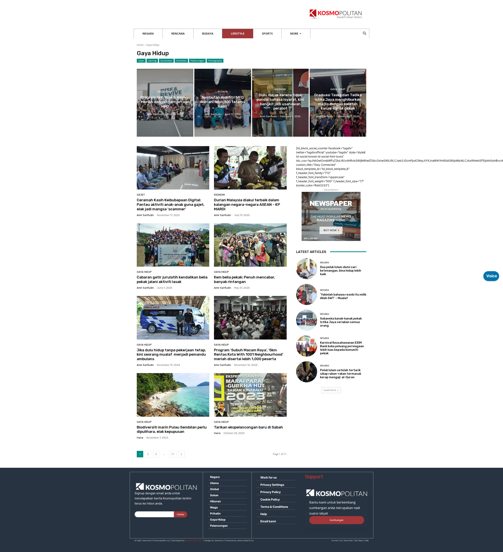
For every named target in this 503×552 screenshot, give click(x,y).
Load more (330, 390)
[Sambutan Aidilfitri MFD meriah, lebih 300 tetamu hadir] (222, 103)
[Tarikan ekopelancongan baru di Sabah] (250, 395)
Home (140, 45)
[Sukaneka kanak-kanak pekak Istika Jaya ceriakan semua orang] (306, 320)
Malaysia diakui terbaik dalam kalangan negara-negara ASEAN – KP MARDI (247, 204)
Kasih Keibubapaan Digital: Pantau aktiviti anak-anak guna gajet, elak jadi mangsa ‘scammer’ (171, 204)
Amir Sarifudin (145, 215)
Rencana (178, 33)
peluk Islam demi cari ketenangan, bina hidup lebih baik (340, 270)
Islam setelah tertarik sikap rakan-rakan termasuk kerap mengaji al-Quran (340, 373)
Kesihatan (181, 60)
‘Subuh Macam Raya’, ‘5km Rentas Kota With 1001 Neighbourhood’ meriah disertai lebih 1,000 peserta (248, 354)
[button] (364, 34)
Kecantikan (166, 60)
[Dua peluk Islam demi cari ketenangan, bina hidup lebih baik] (306, 268)
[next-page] (181, 454)
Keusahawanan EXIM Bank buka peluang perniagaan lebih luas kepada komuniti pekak (342, 348)
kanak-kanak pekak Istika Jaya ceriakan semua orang (341, 322)
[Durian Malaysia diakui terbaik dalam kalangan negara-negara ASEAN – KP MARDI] (250, 168)
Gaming (152, 60)
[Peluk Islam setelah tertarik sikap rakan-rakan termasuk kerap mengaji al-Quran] (306, 371)
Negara (148, 33)
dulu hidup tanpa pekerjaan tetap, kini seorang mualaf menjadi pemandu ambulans (171, 354)
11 (172, 454)
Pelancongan (197, 60)
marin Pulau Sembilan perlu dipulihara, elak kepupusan (172, 429)
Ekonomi (280, 89)
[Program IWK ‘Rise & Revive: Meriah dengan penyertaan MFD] (165, 103)
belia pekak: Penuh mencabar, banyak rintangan (244, 279)
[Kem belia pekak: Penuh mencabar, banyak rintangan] (250, 245)
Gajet (141, 60)
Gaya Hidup (165, 91)
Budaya (207, 33)
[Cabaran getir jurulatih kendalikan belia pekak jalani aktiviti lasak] (173, 245)
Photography (215, 60)
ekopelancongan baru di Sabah (248, 427)
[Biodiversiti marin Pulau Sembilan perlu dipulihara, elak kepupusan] (173, 395)
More (294, 33)
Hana (140, 437)
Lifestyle (237, 33)
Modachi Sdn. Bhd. (194, 540)
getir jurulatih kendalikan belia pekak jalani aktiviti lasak (172, 279)
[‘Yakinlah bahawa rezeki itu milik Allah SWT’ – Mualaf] (306, 294)
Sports (267, 33)
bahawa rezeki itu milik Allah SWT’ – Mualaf (343, 296)
